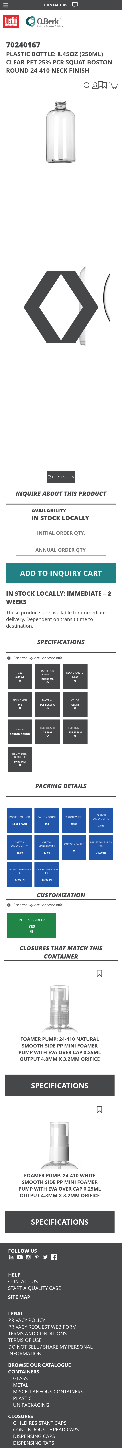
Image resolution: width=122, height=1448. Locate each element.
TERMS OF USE (25, 1340)
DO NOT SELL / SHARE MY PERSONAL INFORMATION (50, 1350)
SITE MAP (19, 1297)
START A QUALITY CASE (34, 1288)
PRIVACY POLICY (26, 1320)
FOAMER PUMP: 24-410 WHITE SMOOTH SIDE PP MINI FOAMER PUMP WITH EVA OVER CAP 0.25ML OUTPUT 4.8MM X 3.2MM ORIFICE (59, 1185)
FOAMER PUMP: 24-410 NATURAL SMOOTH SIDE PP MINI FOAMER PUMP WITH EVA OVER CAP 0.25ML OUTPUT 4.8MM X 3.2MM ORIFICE (59, 1049)
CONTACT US (55, 4)
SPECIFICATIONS (59, 1086)
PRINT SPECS (62, 477)
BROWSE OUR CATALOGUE (39, 1365)
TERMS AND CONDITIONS (37, 1333)
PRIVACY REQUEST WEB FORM (42, 1326)
